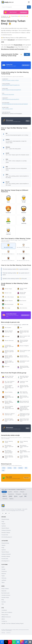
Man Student (6, 328)
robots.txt (8, 632)
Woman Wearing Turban (7, 442)
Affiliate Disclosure (6, 616)
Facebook (4, 571)
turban (3, 468)
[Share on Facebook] (2, 642)
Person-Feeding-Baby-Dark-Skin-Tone (22, 341)
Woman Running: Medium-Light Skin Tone (23, 386)
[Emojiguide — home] (8, 2)
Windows (4, 573)
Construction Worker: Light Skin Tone (7, 346)
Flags (3, 521)
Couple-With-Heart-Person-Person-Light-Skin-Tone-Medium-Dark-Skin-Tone (23, 408)
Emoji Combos (5, 588)
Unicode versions (6, 595)
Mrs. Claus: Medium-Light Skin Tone (8, 382)
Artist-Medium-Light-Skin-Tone (23, 361)
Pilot (19, 328)
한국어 (15, 496)
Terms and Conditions (7, 612)
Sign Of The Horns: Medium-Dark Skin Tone (23, 420)
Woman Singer (7, 289)
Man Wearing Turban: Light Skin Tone (7, 446)
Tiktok (3, 582)
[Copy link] (26, 642)
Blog (3, 599)
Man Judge (6, 308)
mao (3, 470)
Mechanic (5, 366)
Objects (3, 523)
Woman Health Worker (22, 289)
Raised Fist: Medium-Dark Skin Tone (8, 397)
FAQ (3, 604)
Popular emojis (5, 597)
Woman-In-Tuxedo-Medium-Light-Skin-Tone (8, 351)
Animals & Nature (6, 532)
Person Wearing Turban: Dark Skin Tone (7, 457)
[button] (16, 80)
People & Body (14, 16)
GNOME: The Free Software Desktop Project (12, 623)
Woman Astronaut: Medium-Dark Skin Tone (23, 332)
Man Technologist (7, 304)
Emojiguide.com (5, 16)
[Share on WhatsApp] (14, 642)
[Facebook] (3, 513)
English (4, 491)
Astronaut (5, 336)
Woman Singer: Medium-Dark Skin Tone (8, 362)
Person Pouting (7, 392)
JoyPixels (4, 580)
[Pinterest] (9, 513)
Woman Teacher (7, 301)
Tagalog (11, 498)
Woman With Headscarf (21, 293)
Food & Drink (5, 534)
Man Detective (22, 308)
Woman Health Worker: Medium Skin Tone (7, 357)
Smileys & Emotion (6, 530)
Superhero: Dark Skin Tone (22, 382)
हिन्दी (25, 496)
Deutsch (16, 491)
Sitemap (3, 632)
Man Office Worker (8, 297)
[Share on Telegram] (18, 642)
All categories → (5, 560)
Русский (25, 494)
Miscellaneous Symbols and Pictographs (12, 113)
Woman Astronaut (7, 340)
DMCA (3, 619)
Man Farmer (21, 297)
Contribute (4, 610)
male (15, 468)
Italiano (4, 494)
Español (10, 491)
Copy (27, 54)
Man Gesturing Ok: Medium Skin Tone (23, 402)
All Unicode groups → (7, 537)
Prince (20, 304)
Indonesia (4, 498)
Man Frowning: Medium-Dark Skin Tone (23, 397)
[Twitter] (6, 513)
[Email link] (30, 642)
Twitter (3, 575)
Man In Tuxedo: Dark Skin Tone (23, 336)
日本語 (10, 496)
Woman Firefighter (23, 346)
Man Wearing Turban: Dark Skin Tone (22, 446)
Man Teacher (21, 301)
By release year (5, 593)
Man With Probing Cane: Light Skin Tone (22, 377)
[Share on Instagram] (22, 642)
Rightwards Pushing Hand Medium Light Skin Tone (23, 414)
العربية (20, 496)
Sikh (26, 468)
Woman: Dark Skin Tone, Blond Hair (8, 377)
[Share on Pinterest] (10, 642)
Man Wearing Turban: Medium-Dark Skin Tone (7, 451)
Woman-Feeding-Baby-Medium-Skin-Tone (23, 367)
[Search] (29, 7)
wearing (9, 468)
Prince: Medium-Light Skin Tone (23, 351)
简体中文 (4, 496)
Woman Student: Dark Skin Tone (7, 331)
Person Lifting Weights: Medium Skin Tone (7, 402)
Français (22, 491)
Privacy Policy (5, 614)
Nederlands (11, 494)
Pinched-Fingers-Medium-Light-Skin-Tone (8, 420)
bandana (21, 468)
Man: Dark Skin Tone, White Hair (22, 392)
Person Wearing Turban (22, 442)
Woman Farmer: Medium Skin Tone (23, 356)
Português (18, 494)
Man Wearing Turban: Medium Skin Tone (23, 451)
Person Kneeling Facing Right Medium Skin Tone (8, 407)
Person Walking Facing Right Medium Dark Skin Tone (8, 387)
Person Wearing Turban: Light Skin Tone (22, 457)
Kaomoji (4, 602)
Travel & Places (5, 528)
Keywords (4, 590)
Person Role (23, 16)
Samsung (4, 578)
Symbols (4, 526)
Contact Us (4, 621)
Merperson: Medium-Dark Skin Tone (8, 414)
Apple (3, 567)
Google (3, 569)
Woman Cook (6, 293)
